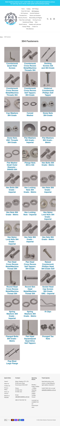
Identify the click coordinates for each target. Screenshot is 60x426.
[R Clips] (48, 302)
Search (6, 381)
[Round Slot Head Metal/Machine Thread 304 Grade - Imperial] (30, 278)
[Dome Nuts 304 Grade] (48, 104)
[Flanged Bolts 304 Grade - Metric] (12, 327)
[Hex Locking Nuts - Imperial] (30, 203)
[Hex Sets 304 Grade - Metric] (48, 228)
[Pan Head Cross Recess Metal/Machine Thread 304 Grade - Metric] (12, 253)
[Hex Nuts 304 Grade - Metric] (12, 203)
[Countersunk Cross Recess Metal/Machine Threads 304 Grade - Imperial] (30, 54)
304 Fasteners (7, 37)
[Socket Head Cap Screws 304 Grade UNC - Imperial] (48, 278)
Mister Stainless (43, 420)
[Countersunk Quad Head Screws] (12, 54)
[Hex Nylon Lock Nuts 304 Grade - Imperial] (48, 203)
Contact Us (7, 385)
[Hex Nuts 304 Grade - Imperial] (48, 178)
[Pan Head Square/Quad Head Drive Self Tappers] (30, 327)
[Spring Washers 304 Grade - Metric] (30, 302)
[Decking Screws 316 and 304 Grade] (48, 54)
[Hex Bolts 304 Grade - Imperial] (12, 178)
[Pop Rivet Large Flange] (12, 352)
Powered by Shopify (51, 420)
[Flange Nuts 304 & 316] (30, 154)
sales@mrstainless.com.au (22, 396)
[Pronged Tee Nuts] (48, 327)
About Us (6, 383)
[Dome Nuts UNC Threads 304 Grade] (12, 129)
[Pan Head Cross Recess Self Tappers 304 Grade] (30, 253)
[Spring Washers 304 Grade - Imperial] (12, 302)
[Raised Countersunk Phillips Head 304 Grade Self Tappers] (48, 253)
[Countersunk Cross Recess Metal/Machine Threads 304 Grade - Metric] (12, 79)
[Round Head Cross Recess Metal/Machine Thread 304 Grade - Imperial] (12, 278)
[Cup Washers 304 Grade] (12, 104)
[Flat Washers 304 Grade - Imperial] (30, 129)
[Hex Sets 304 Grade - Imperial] (30, 228)
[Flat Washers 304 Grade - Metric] (48, 129)
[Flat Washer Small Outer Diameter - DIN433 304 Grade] (12, 154)
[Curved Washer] (30, 104)
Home (1, 37)
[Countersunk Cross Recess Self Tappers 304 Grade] (30, 79)
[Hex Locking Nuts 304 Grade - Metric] (30, 178)
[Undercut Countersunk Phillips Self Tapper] (48, 79)
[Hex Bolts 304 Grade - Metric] (48, 154)
